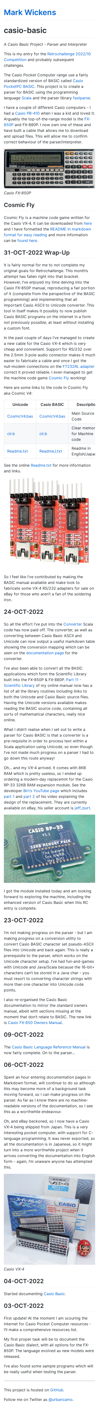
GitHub (56, 1390)
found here (27, 240)
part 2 (29, 796)
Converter (72, 624)
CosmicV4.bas (20, 416)
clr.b (11, 433)
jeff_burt (82, 808)
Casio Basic (54, 1293)
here (88, 223)
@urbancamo (61, 1399)
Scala (26, 97)
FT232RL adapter (78, 366)
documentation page (45, 652)
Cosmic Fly (59, 377)
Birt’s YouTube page (41, 790)
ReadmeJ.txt (50, 451)
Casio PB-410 (27, 113)
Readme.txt (17, 451)
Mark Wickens (30, 12)
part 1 (9, 796)
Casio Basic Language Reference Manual (49, 1047)
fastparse (81, 97)
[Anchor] (37, 204)
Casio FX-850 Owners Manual (35, 1022)
